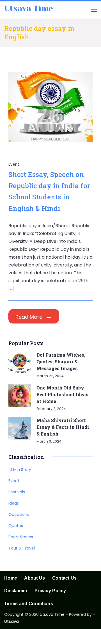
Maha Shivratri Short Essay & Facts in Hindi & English (62, 427)
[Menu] (94, 9)
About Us (34, 578)
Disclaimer (15, 590)
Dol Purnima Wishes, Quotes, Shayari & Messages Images (60, 361)
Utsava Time (28, 8)
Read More (28, 316)
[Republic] (50, 147)
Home (10, 578)
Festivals (16, 492)
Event (13, 164)
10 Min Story (19, 469)
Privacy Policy (50, 590)
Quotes (15, 525)
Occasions (18, 514)
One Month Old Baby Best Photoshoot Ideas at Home (62, 394)
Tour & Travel (21, 548)
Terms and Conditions (28, 603)
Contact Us (64, 578)
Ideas (13, 503)
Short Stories (20, 537)
